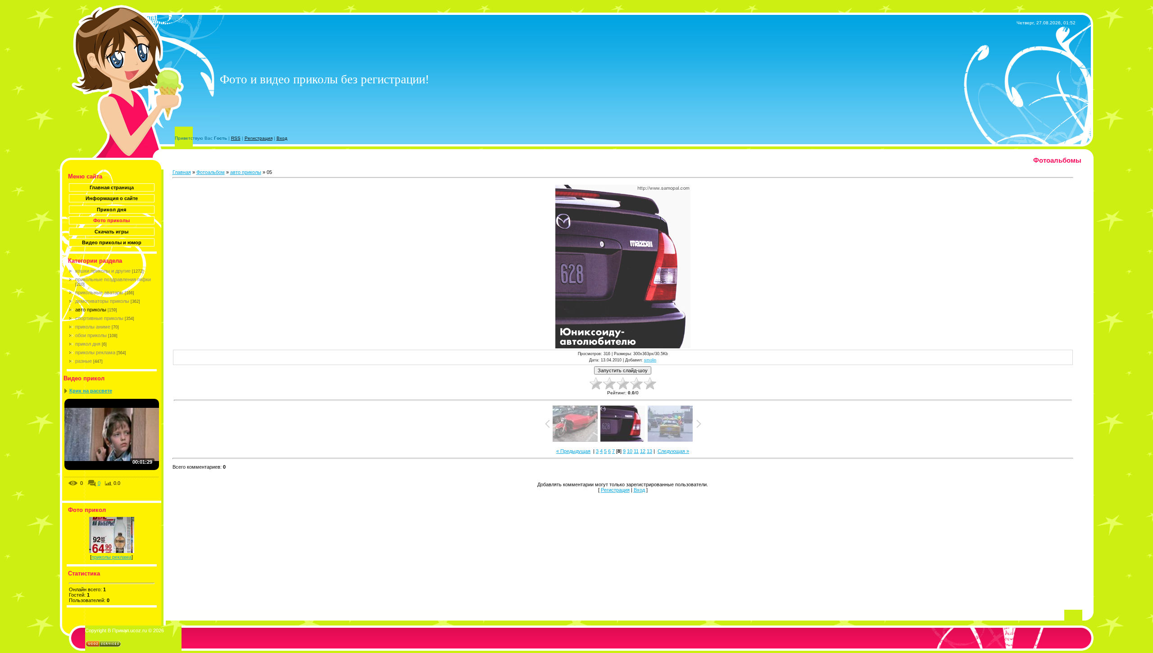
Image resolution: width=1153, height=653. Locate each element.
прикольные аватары (99, 292)
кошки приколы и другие (103, 271)
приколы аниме (92, 326)
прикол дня (87, 344)
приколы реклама (95, 352)
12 (642, 451)
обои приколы (91, 335)
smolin (650, 360)
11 (636, 451)
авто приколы (90, 309)
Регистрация (258, 138)
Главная (181, 172)
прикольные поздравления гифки (113, 279)
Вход (282, 138)
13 (649, 451)
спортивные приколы (99, 318)
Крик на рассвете (90, 390)
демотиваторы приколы (102, 301)
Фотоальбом (210, 172)
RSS (236, 138)
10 (629, 451)
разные (83, 361)
